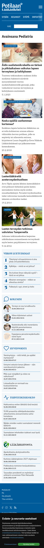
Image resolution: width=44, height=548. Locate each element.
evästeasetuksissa (16, 537)
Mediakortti (6, 490)
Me (3, 493)
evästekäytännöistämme (11, 533)
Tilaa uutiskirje (7, 499)
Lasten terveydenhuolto (12, 157)
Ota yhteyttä (6, 496)
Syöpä (26, 16)
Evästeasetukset (10, 544)
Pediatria (8, 209)
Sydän (5, 16)
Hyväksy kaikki (28, 544)
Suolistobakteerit (10, 46)
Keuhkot (15, 16)
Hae (9, 26)
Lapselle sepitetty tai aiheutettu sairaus (18, 102)
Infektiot (37, 16)
